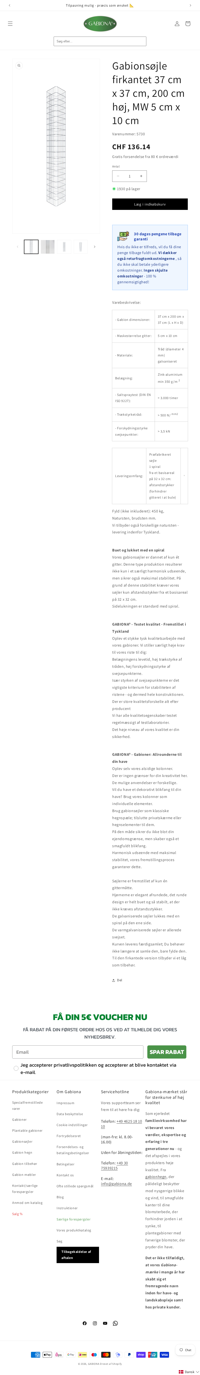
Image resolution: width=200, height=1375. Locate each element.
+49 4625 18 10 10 (121, 1124)
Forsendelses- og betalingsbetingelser (73, 1150)
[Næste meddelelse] (190, 5)
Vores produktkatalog (74, 1230)
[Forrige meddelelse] (9, 5)
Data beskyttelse (70, 1114)
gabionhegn (156, 1176)
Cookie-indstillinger (72, 1125)
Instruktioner (67, 1208)
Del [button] (119, 980)
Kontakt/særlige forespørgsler (25, 1188)
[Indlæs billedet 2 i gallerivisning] (48, 247)
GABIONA (94, 1363)
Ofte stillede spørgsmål (75, 1186)
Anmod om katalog (27, 1202)
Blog (60, 1197)
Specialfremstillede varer (27, 1105)
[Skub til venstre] (17, 246)
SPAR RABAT (167, 1052)
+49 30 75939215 (114, 1165)
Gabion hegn (22, 1152)
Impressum (65, 1103)
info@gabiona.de (116, 1183)
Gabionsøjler (22, 1141)
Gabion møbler (24, 1174)
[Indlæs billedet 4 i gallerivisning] (81, 247)
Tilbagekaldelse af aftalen (76, 1254)
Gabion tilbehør (24, 1163)
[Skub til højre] (94, 246)
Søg (59, 1241)
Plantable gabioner (27, 1130)
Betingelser (66, 1164)
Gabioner (19, 1119)
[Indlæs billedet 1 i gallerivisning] (31, 247)
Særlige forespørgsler (74, 1219)
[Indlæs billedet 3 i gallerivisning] (64, 247)
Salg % (17, 1214)
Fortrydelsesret (69, 1136)
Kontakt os (65, 1175)
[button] (10, 23)
